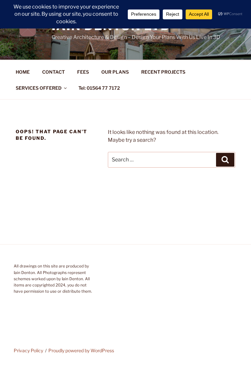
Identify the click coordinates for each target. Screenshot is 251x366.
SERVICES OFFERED (38, 88)
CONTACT (53, 72)
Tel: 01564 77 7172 (99, 88)
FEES (83, 72)
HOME (23, 72)
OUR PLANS (115, 72)
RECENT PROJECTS (163, 72)
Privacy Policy (28, 350)
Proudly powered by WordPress (81, 350)
